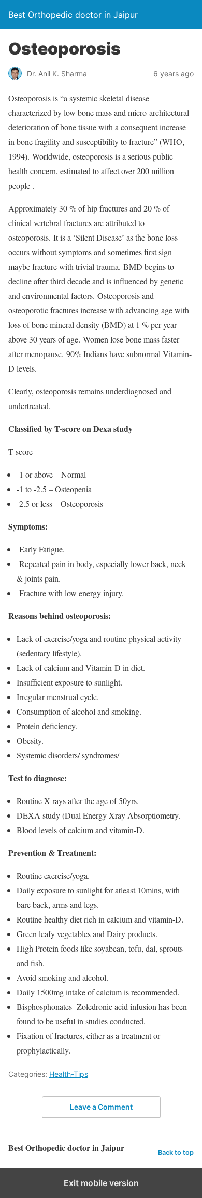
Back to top (176, 1152)
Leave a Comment (101, 1106)
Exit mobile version (101, 1183)
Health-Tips (68, 1074)
